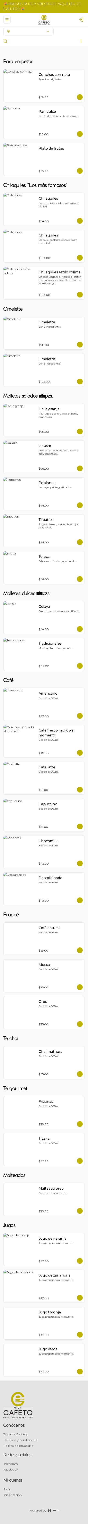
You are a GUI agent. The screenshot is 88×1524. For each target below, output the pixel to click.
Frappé (33, 41)
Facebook (10, 1469)
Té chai (47, 41)
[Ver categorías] (81, 41)
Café (20, 41)
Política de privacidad (18, 1446)
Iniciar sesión (12, 1495)
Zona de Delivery (15, 1434)
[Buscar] (5, 41)
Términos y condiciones (20, 1440)
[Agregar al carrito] (80, 97)
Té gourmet (66, 41)
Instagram (10, 1464)
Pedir (7, 1489)
